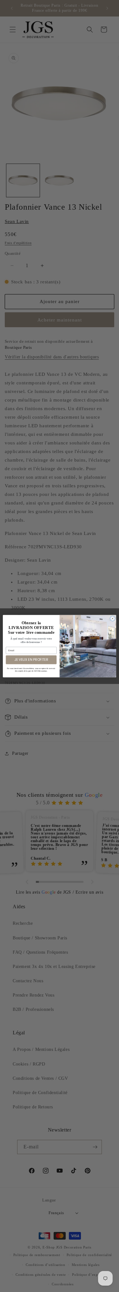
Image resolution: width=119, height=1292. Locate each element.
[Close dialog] (112, 618)
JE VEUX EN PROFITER (31, 659)
